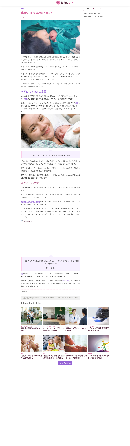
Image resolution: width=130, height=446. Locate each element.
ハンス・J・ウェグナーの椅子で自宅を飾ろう (53, 329)
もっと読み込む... (65, 363)
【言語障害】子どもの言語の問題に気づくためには (54, 357)
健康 (66, 326)
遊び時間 (90, 353)
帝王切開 (66, 281)
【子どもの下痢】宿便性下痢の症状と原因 (98, 329)
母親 (76, 103)
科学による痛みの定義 (33, 91)
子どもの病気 (91, 326)
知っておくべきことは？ (27, 326)
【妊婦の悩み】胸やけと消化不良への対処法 (76, 357)
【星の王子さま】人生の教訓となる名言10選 (98, 357)
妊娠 (66, 353)
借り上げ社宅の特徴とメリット (31, 329)
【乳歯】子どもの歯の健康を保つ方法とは (31, 357)
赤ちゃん (23, 8)
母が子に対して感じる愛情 (30, 201)
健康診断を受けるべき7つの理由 (75, 329)
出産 (26, 99)
